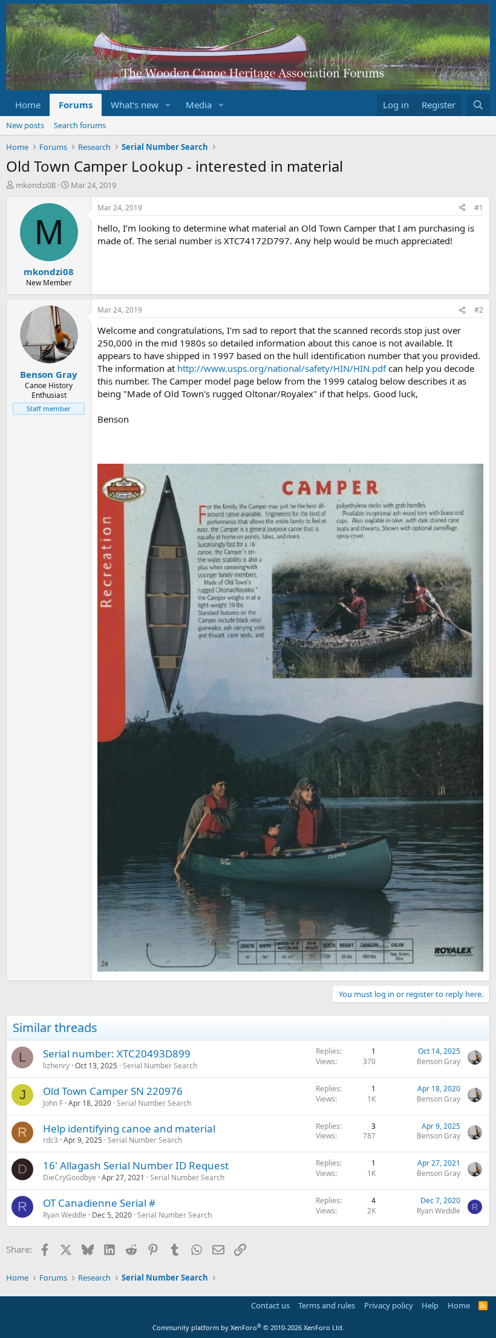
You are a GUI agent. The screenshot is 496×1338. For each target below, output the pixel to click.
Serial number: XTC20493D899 (117, 1053)
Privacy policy (388, 1305)
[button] (168, 105)
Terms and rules (326, 1305)
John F (53, 1103)
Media (199, 105)
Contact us (270, 1305)
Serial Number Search (160, 1065)
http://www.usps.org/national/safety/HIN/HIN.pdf (281, 368)
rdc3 (50, 1140)
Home (28, 105)
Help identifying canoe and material (129, 1128)
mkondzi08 (36, 185)
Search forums (80, 125)
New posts (25, 125)
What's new (134, 105)
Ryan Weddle (64, 1215)
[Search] (478, 105)
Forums (76, 105)
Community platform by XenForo (248, 1327)
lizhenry (56, 1065)
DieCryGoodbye (69, 1177)
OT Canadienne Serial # (99, 1203)
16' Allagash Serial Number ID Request (136, 1165)
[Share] (462, 208)
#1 (478, 208)
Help (430, 1305)
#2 (478, 310)
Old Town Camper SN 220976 (113, 1091)
